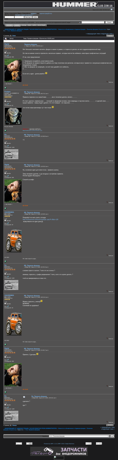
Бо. (4, 30)
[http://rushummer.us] (5, 131)
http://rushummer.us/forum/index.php (32, 130)
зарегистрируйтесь (46, 13)
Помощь (23, 25)
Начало (17, 25)
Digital (108, 29)
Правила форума (16, 30)
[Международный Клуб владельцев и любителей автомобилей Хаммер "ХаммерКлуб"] (5, 262)
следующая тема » (107, 34)
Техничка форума (92, 29)
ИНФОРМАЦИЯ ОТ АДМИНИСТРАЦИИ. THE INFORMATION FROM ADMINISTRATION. (31, 29)
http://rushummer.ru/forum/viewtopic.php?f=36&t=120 (40, 219)
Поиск (29, 25)
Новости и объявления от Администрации (71, 29)
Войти (34, 25)
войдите (33, 13)
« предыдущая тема (93, 34)
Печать (110, 36)
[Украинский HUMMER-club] (5, 88)
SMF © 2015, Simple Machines (66, 443)
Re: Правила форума (39, 396)
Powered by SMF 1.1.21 (50, 443)
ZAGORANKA (9, 212)
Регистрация (41, 25)
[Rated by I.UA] (59, 459)
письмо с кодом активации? (24, 15)
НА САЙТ (9, 25)
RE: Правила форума (32, 92)
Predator (7, 92)
